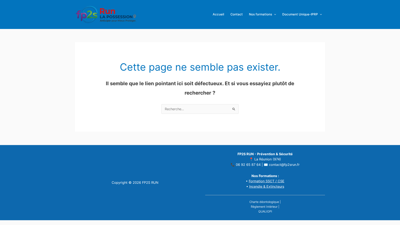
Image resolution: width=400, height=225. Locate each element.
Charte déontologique (264, 202)
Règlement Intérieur (264, 206)
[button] (274, 14)
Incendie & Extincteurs (266, 186)
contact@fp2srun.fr (284, 164)
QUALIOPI (265, 211)
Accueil (218, 14)
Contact (236, 14)
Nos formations (260, 14)
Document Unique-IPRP (300, 14)
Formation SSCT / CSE (266, 181)
